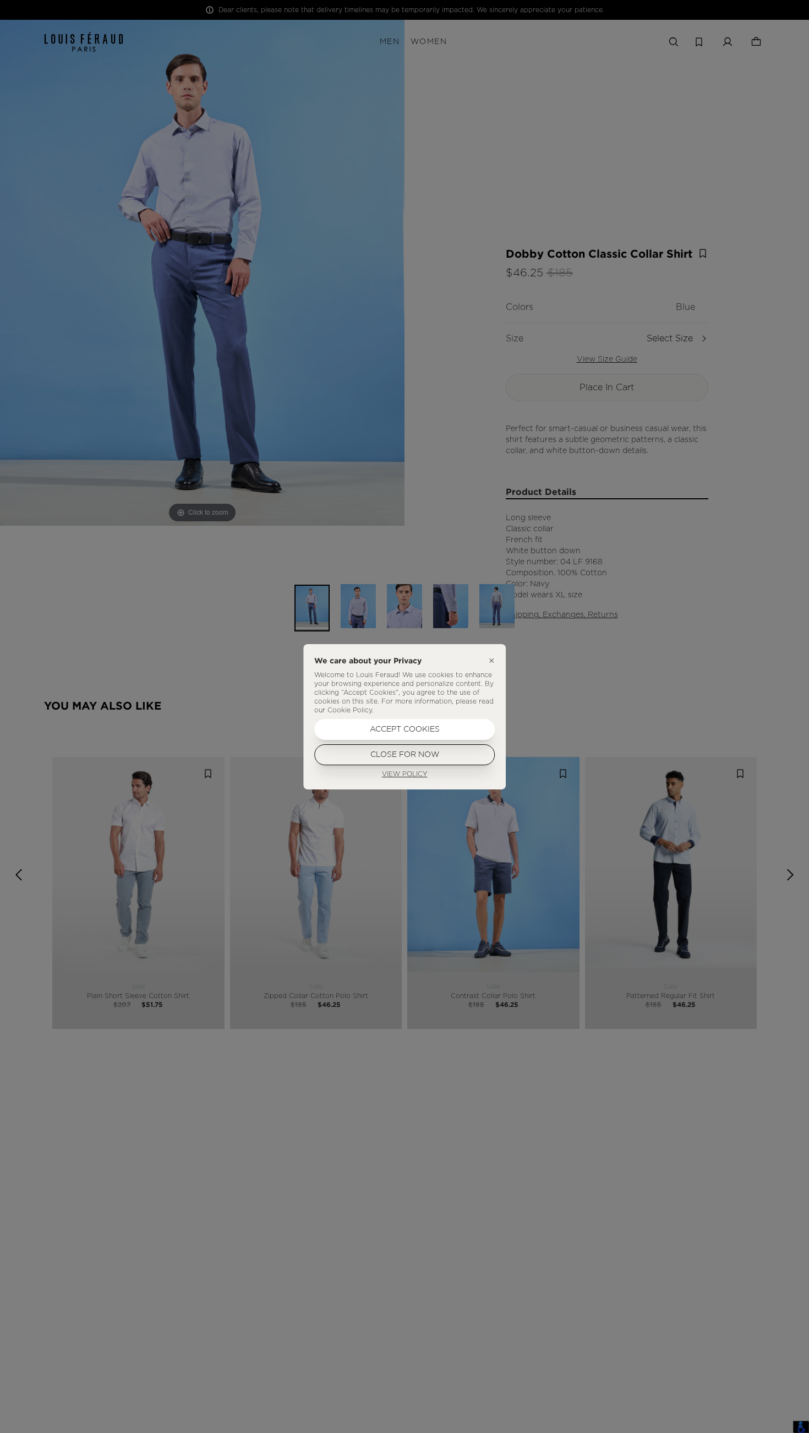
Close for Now (404, 755)
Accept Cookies (405, 729)
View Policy (405, 774)
